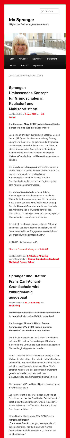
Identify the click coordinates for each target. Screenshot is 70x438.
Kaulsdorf (54, 258)
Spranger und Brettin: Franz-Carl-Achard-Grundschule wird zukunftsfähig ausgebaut (27, 286)
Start (12, 58)
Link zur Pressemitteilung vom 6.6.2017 (28, 249)
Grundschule (42, 258)
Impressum (38, 65)
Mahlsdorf (14, 261)
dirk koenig (14, 305)
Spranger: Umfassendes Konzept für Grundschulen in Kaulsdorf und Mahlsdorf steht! (28, 98)
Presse (13, 65)
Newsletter (37, 58)
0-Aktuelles (32, 255)
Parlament (52, 58)
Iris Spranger (21, 19)
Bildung (31, 258)
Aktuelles (23, 58)
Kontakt (24, 65)
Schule (31, 261)
